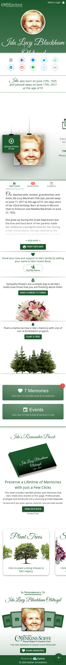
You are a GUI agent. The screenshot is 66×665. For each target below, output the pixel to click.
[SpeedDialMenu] (58, 657)
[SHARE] (44, 67)
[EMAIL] (22, 67)
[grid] (33, 141)
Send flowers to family (33, 292)
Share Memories (34, 650)
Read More (33, 241)
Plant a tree (33, 336)
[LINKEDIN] (11, 67)
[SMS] (33, 67)
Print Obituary (34, 246)
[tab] (14, 184)
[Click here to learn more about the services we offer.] (33, 639)
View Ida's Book (33, 509)
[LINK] (55, 67)
